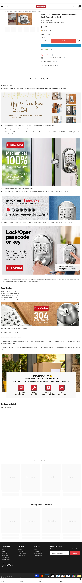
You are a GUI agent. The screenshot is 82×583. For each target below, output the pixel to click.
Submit (75, 553)
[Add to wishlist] (79, 41)
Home (3, 11)
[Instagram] (7, 565)
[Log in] (73, 6)
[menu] (2, 6)
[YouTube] (10, 565)
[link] (10, 491)
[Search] (8, 7)
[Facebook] (3, 565)
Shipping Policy (44, 79)
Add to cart (63, 41)
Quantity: (43, 37)
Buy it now (61, 45)
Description (33, 79)
